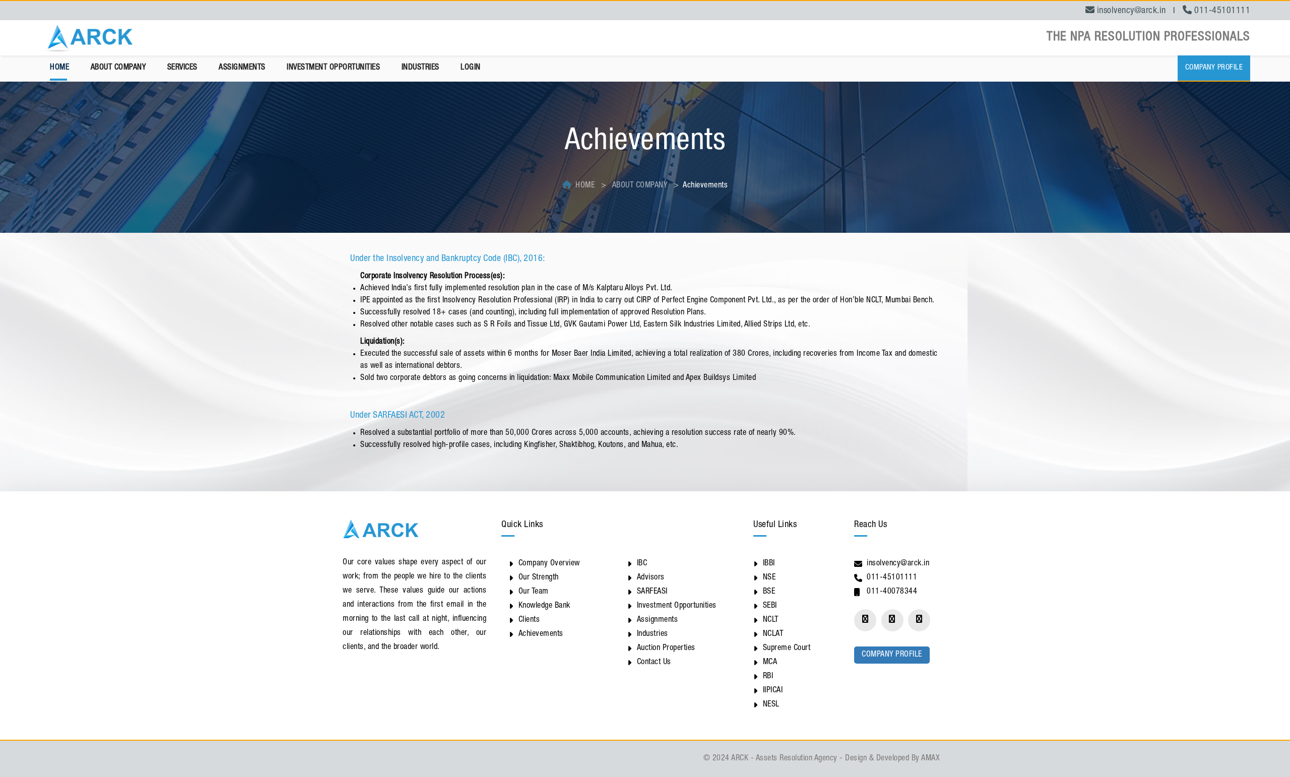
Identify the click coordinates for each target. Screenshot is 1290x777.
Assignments (242, 68)
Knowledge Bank (544, 606)
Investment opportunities (333, 68)
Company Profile (1214, 68)
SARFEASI (652, 592)
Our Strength (539, 578)
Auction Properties (666, 648)
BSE (769, 592)
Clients (529, 620)
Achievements (541, 634)
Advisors (651, 578)
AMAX (930, 759)
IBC (642, 564)
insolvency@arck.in (898, 564)
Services (182, 68)
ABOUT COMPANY (640, 186)
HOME (585, 186)
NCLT (771, 620)
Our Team (534, 592)
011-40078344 (892, 592)
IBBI (769, 564)
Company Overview (549, 564)
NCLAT (773, 634)
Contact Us (654, 663)
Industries (420, 68)
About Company (118, 68)
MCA (770, 663)
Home (59, 68)
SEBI (770, 606)
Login (471, 68)
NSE (769, 578)
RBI (768, 677)
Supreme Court (787, 648)
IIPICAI (773, 691)
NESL (771, 705)
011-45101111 (892, 578)
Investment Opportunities (677, 606)
